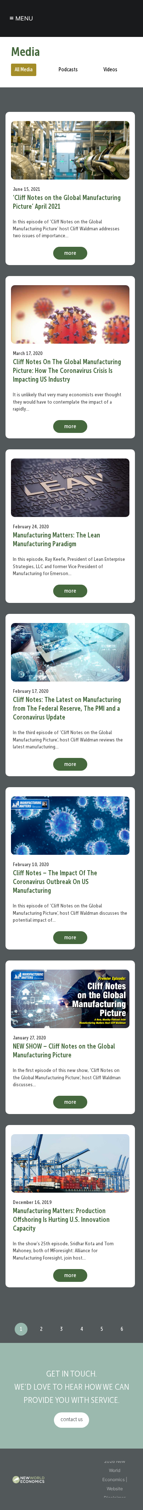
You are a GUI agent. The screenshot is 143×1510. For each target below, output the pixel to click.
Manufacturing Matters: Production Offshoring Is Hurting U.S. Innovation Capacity (61, 1220)
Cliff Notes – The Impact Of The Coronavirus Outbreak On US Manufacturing (55, 882)
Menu (21, 18)
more (70, 253)
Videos (110, 69)
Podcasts (68, 69)
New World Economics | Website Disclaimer (114, 1479)
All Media (24, 69)
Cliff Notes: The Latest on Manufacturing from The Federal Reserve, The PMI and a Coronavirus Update (67, 709)
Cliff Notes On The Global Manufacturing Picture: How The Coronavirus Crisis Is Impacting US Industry (67, 371)
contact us (71, 1420)
